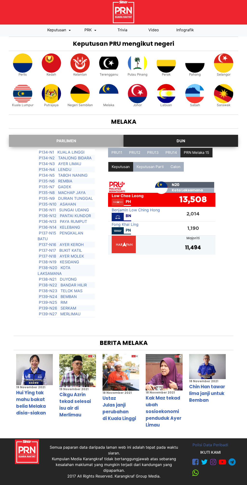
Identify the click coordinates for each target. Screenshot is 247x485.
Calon (175, 166)
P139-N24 (48, 296)
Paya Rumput (73, 221)
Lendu (64, 169)
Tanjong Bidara (75, 157)
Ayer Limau (69, 163)
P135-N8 (47, 192)
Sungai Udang (74, 209)
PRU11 (116, 152)
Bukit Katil (70, 250)
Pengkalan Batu (60, 236)
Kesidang (69, 261)
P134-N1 (46, 152)
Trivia (122, 29)
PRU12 (134, 152)
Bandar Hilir (74, 285)
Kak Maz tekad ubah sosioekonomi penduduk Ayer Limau (163, 411)
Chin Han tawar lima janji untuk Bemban (207, 393)
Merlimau (70, 313)
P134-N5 (47, 175)
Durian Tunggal (75, 198)
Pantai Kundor (75, 215)
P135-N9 (47, 198)
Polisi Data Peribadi (210, 444)
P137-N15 (47, 233)
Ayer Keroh (72, 244)
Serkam (68, 308)
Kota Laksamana (54, 270)
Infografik (185, 29)
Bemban (69, 296)
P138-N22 (48, 285)
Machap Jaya (72, 192)
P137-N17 (47, 250)
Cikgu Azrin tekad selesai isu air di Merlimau (75, 404)
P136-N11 (47, 209)
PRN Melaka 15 (196, 152)
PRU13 (153, 152)
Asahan (68, 204)
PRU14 (171, 152)
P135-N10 (47, 204)
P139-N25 (48, 302)
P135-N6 (47, 181)
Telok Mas (71, 290)
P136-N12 (47, 215)
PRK (88, 29)
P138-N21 (47, 279)
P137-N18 (47, 256)
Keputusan (57, 29)
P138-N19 (47, 261)
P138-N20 (48, 267)
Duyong (68, 279)
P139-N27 (48, 313)
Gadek (64, 186)
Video (153, 29)
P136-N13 (47, 221)
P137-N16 (47, 244)
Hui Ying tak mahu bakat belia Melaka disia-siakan (31, 402)
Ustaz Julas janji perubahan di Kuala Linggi (119, 408)
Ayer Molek (72, 256)
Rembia (65, 181)
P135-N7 (47, 186)
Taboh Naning (73, 175)
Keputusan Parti (150, 166)
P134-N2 (47, 157)
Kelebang (70, 227)
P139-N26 (48, 308)
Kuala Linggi (70, 152)
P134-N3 (47, 163)
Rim (64, 302)
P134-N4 (47, 169)
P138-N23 (48, 290)
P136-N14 (47, 227)
